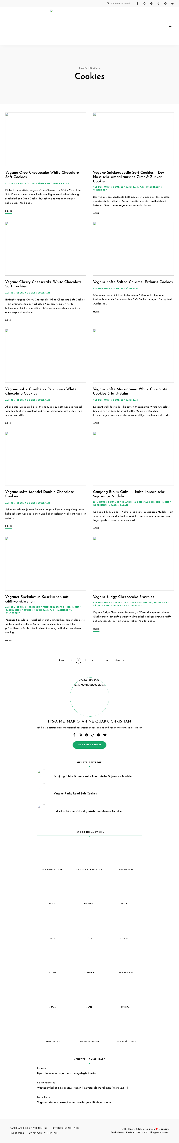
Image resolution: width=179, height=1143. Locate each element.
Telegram (165, 3)
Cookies (30, 184)
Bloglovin (172, 3)
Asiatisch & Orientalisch (138, 502)
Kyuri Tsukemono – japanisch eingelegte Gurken (67, 1073)
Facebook (137, 3)
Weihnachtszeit (150, 187)
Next (117, 660)
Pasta (114, 505)
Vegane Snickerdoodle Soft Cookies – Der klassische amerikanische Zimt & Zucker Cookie (128, 177)
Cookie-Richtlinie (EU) (43, 1133)
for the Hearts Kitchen (122, 1133)
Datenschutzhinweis (65, 1128)
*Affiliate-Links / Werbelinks (28, 1128)
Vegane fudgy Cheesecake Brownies (123, 597)
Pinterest (151, 3)
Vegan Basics (60, 184)
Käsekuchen (13, 610)
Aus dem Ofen (14, 184)
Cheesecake (32, 607)
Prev (61, 660)
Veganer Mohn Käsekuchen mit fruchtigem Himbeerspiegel (74, 1102)
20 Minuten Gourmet (106, 502)
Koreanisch (101, 505)
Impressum (17, 1133)
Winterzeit (100, 190)
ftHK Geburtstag (53, 607)
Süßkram (44, 184)
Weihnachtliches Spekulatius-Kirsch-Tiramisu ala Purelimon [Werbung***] (82, 1088)
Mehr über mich (89, 745)
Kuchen (28, 610)
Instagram (144, 3)
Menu (170, 25)
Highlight (162, 502)
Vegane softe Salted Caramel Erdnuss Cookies (133, 282)
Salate (124, 505)
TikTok (158, 3)
